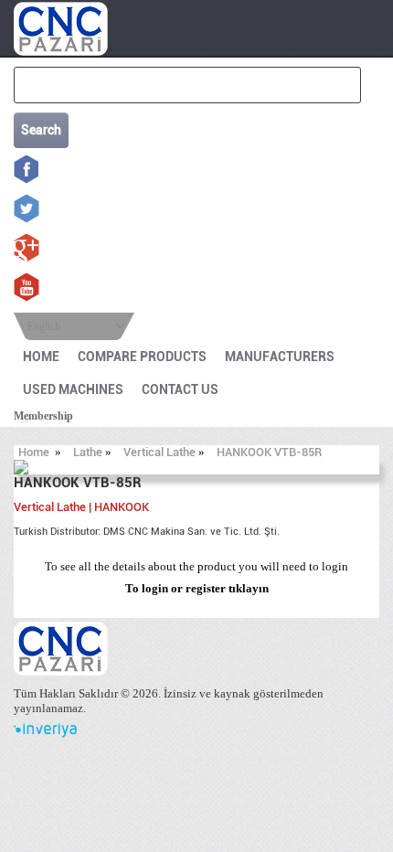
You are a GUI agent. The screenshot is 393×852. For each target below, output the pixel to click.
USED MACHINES (73, 389)
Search (41, 129)
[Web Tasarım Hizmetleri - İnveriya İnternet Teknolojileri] (45, 733)
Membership (43, 416)
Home (33, 452)
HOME (41, 356)
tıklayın (248, 588)
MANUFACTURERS (280, 356)
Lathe (87, 452)
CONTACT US (180, 389)
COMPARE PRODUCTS (142, 356)
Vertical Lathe (159, 452)
